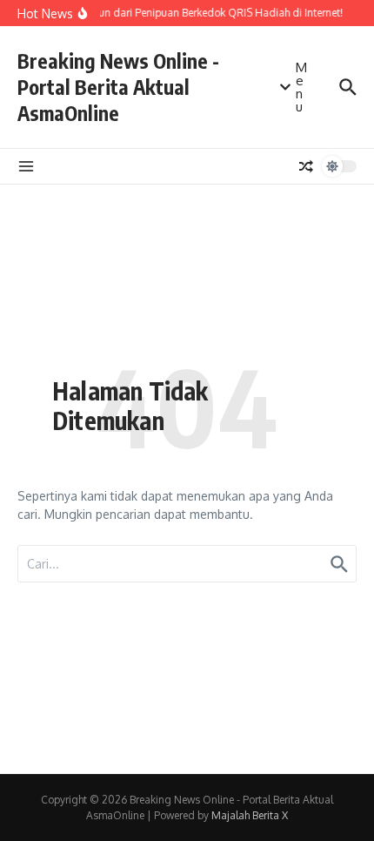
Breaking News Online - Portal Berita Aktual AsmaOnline (118, 86)
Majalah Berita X (249, 815)
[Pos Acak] (306, 166)
